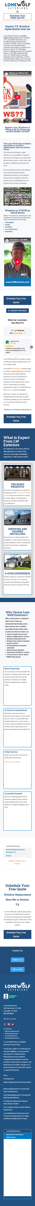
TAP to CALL (17, 969)
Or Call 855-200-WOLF (17, 311)
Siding (18, 861)
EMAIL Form (17, 960)
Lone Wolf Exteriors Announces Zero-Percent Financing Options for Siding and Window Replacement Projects (16, 1115)
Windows (12, 861)
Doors (23, 861)
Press (5, 1075)
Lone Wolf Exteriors (13, 846)
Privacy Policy (15, 1044)
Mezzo (18, 369)
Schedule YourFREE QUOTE (17, 16)
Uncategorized (8, 1079)
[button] (3, 347)
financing (10, 390)
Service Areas (11, 1019)
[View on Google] (7, 342)
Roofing (17, 864)
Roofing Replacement (12, 1038)
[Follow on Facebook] (4, 1024)
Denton (8, 856)
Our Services (7, 1029)
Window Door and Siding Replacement (14, 1136)
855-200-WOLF (8, 1013)
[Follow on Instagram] (8, 1024)
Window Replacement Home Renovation (17, 1082)
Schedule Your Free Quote (16, 300)
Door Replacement (11, 1036)
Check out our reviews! (12, 762)
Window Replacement (12, 1031)
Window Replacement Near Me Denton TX (15, 851)
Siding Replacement (11, 1033)
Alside (14, 369)
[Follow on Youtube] (12, 1024)
